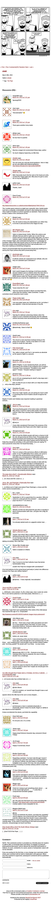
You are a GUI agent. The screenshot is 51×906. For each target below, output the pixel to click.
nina (14, 310)
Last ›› (32, 67)
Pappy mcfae (17, 298)
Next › (27, 67)
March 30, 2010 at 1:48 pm (21, 160)
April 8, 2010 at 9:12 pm (20, 810)
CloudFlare (33, 899)
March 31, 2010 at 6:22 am (21, 349)
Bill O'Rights (16, 230)
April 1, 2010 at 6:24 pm (20, 633)
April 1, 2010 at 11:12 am (21, 599)
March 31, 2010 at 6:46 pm (21, 449)
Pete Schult (16, 348)
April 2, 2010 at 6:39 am (20, 685)
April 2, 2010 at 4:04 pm (20, 718)
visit (4, 71)
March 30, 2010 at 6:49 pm (21, 300)
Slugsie (15, 170)
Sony (14, 447)
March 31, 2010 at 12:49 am (22, 337)
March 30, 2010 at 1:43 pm (21, 135)
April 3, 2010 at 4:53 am (20, 772)
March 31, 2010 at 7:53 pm (21, 494)
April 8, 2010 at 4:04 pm (20, 798)
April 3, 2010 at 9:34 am (20, 785)
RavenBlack (16, 283)
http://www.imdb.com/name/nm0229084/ (31, 802)
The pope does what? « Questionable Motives (17, 474)
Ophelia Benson (18, 530)
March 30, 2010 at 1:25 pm (21, 122)
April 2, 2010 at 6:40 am (20, 700)
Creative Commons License (35, 891)
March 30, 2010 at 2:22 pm (21, 185)
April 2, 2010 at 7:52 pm (20, 743)
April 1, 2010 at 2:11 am (20, 532)
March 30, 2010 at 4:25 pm (21, 231)
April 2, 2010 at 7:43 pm (20, 730)
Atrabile (15, 158)
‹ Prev (7, 67)
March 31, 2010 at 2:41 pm (21, 390)
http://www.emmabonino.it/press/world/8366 (27, 166)
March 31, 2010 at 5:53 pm (21, 432)
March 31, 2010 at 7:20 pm (11, 476)
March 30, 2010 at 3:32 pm (21, 219)
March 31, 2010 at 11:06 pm (21, 507)
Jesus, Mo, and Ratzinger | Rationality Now (16, 483)
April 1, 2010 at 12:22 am (21, 519)
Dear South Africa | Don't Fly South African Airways (18, 827)
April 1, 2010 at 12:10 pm (21, 620)
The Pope (10, 81)
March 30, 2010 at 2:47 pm (21, 197)
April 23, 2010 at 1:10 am (10, 828)
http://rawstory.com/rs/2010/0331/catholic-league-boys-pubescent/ (23, 614)
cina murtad (16, 660)
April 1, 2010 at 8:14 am (20, 577)
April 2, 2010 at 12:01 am (10, 676)
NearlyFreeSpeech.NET (33, 897)
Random (22, 67)
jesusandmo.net (35, 894)
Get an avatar (36, 860)
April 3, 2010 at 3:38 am (20, 755)
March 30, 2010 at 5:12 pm (21, 256)
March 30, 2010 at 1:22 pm (21, 110)
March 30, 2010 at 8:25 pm (21, 324)
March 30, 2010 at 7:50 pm (21, 312)
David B (15, 598)
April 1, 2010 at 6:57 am (20, 559)
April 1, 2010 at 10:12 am (10, 589)
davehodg (16, 254)
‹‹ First (2, 67)
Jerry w (15, 404)
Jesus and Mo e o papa (9, 587)
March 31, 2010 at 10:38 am (22, 362)
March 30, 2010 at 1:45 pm (21, 147)
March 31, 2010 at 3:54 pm (21, 406)
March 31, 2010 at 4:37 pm (21, 419)
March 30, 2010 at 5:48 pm (21, 285)
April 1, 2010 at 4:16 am (20, 547)
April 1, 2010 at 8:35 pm (20, 662)
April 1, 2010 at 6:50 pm (20, 649)
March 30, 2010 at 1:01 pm (21, 97)
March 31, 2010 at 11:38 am (21, 375)
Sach (14, 121)
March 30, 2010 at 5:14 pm (21, 268)
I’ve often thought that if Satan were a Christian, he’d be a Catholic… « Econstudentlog (24, 673)
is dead (8, 78)
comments (5, 880)
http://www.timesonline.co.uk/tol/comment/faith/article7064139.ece (23, 205)
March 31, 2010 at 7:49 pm (11, 484)
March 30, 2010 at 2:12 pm (21, 172)
